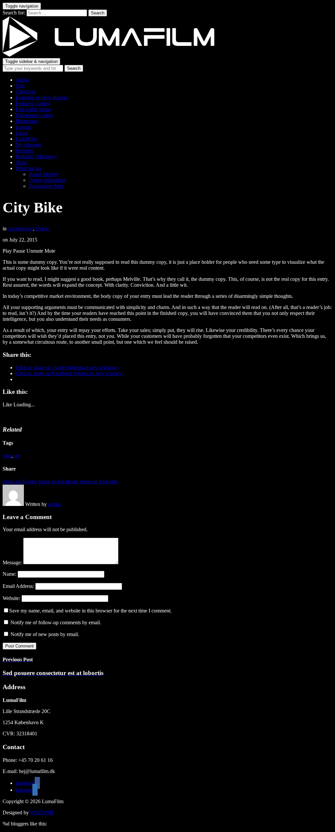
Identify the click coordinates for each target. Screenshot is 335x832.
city (16, 455)
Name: (9, 574)
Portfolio (25, 150)
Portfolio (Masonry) (36, 156)
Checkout (26, 91)
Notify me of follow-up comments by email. (55, 622)
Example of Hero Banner (42, 97)
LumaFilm (26, 139)
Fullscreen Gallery (35, 115)
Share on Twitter (20, 481)
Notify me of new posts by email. (44, 634)
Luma (22, 133)
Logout (23, 127)
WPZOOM (42, 812)
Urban (42, 228)
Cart (20, 85)
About (22, 80)
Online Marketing (47, 180)
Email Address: (18, 586)
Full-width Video (33, 109)
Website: (11, 598)
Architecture (20, 228)
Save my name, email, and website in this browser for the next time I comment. (90, 610)
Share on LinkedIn (98, 481)
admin (54, 504)
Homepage (27, 121)
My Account (29, 144)
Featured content (33, 103)
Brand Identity (44, 174)
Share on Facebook (58, 481)
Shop (21, 162)
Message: (12, 562)
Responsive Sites (46, 186)
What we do (28, 168)
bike (7, 455)
